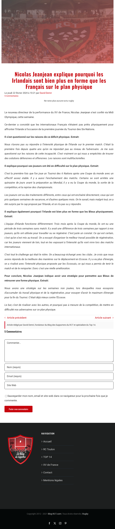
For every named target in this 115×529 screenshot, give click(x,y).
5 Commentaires (11, 96)
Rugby (85, 514)
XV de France (50, 464)
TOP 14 (47, 456)
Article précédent (17, 317)
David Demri (46, 93)
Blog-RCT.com (54, 514)
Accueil (47, 441)
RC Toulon (49, 449)
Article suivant (103, 317)
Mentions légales (53, 480)
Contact (47, 472)
